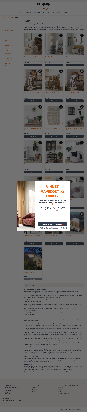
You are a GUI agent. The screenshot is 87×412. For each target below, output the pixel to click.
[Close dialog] (68, 183)
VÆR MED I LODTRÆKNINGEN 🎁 (52, 224)
